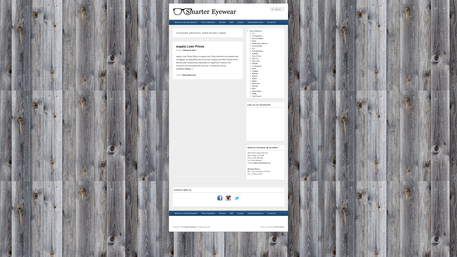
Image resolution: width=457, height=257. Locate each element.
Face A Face (256, 56)
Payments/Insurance (255, 22)
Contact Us (271, 22)
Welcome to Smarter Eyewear (186, 22)
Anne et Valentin (257, 38)
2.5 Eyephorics (257, 36)
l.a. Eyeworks (256, 66)
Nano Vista (256, 83)
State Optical (256, 91)
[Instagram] (282, 221)
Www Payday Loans (189, 75)
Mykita (254, 81)
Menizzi (254, 76)
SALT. (254, 88)
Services (222, 22)
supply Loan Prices (190, 46)
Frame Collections (208, 22)
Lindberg (255, 71)
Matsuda (255, 73)
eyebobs (255, 53)
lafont (254, 68)
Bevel (254, 41)
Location (240, 22)
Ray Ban (255, 86)
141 (253, 33)
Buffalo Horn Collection (260, 43)
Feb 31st (255, 58)
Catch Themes (279, 227)
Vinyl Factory (256, 96)
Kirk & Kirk (256, 61)
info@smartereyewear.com (261, 163)
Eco (253, 48)
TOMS (254, 93)
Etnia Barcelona (257, 51)
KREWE (255, 63)
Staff (231, 22)
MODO (254, 78)
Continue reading (184, 68)
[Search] (272, 9)
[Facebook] (277, 221)
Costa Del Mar (257, 46)
